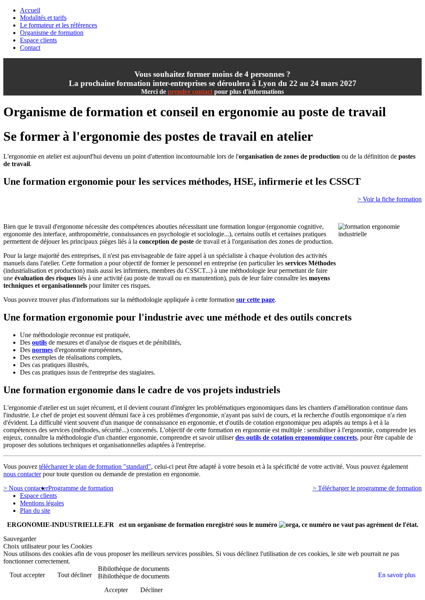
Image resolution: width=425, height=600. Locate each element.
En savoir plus (396, 574)
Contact (30, 47)
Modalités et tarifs (43, 17)
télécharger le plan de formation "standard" (95, 466)
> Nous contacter (25, 488)
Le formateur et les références (58, 25)
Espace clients (38, 40)
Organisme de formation (51, 32)
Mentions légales (42, 503)
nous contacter (22, 474)
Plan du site (35, 510)
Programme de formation (80, 488)
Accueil (30, 10)
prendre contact (190, 91)
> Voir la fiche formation (389, 199)
